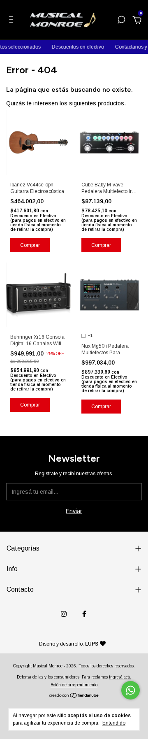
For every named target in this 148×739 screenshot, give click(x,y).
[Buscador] (121, 21)
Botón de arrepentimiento (74, 685)
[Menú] (12, 21)
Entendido (113, 723)
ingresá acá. (120, 677)
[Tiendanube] (74, 696)
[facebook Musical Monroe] (84, 614)
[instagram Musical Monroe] (63, 614)
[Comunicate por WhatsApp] (130, 690)
